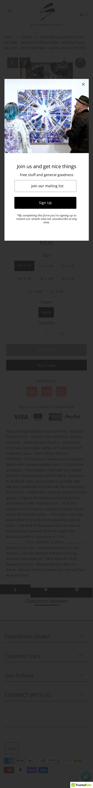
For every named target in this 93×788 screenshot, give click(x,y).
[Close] (83, 84)
